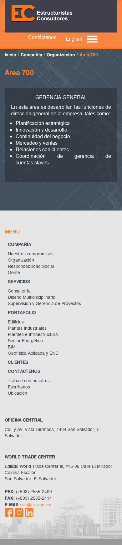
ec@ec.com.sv (36, 505)
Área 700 (88, 55)
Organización (61, 55)
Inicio (10, 55)
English (74, 38)
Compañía (31, 55)
